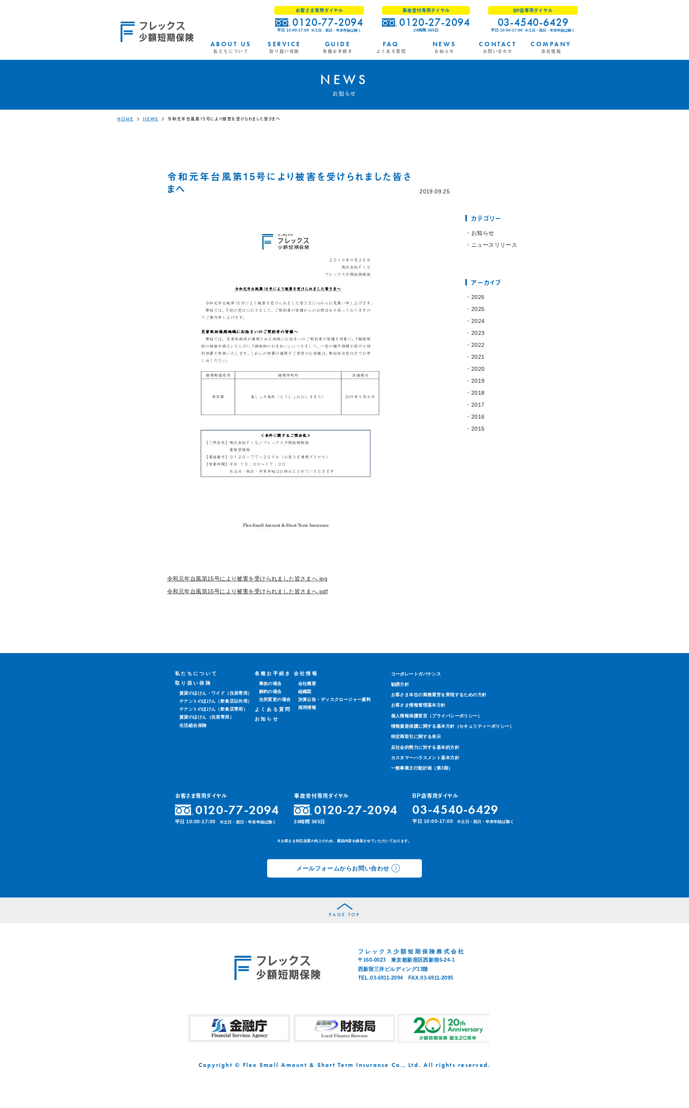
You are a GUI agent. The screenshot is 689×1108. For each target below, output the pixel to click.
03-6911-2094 (386, 978)
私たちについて (196, 673)
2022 (477, 345)
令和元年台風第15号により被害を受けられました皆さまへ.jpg (247, 578)
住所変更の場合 (275, 699)
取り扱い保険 (193, 683)
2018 (477, 393)
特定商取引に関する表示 (416, 736)
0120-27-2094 (434, 22)
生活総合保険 (193, 725)
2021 (477, 357)
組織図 (305, 691)
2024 (477, 321)
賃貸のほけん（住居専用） (206, 716)
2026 (477, 297)
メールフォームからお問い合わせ (343, 868)
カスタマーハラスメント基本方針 (425, 757)
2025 (477, 309)
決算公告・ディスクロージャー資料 (334, 699)
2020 (477, 369)
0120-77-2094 (327, 22)
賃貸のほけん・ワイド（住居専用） (215, 693)
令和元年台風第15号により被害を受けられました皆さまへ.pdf (247, 591)
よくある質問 (273, 709)
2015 (477, 428)
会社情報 (306, 673)
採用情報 (307, 707)
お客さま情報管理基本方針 (418, 705)
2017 (477, 404)
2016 (477, 416)
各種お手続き (273, 673)
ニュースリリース (494, 245)
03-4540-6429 (533, 22)
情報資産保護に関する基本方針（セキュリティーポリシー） (452, 726)
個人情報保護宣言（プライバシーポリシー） (436, 715)
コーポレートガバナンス (416, 673)
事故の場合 (270, 683)
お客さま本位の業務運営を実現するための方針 (439, 694)
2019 (477, 381)
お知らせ (482, 233)
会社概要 (307, 683)
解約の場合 (270, 691)
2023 (477, 333)
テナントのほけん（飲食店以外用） (215, 701)
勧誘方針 (400, 684)
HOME (125, 119)
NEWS (151, 119)
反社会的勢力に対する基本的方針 (425, 747)
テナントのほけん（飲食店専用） (213, 709)
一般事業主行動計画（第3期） (422, 768)
